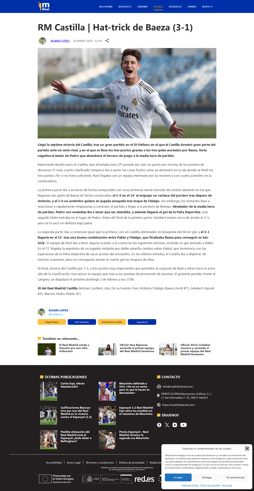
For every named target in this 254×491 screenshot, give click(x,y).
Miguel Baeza (52, 321)
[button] (247, 448)
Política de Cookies (190, 485)
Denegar (207, 477)
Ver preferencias (235, 477)
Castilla (158, 6)
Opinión (192, 6)
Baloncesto (125, 6)
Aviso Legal (227, 485)
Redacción (156, 462)
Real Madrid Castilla (112, 321)
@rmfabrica (56, 314)
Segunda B (142, 321)
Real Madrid (105, 6)
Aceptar (178, 477)
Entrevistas (175, 6)
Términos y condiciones (100, 462)
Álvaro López (60, 41)
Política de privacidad (210, 485)
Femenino (143, 6)
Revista (206, 6)
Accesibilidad (54, 462)
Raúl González (82, 321)
